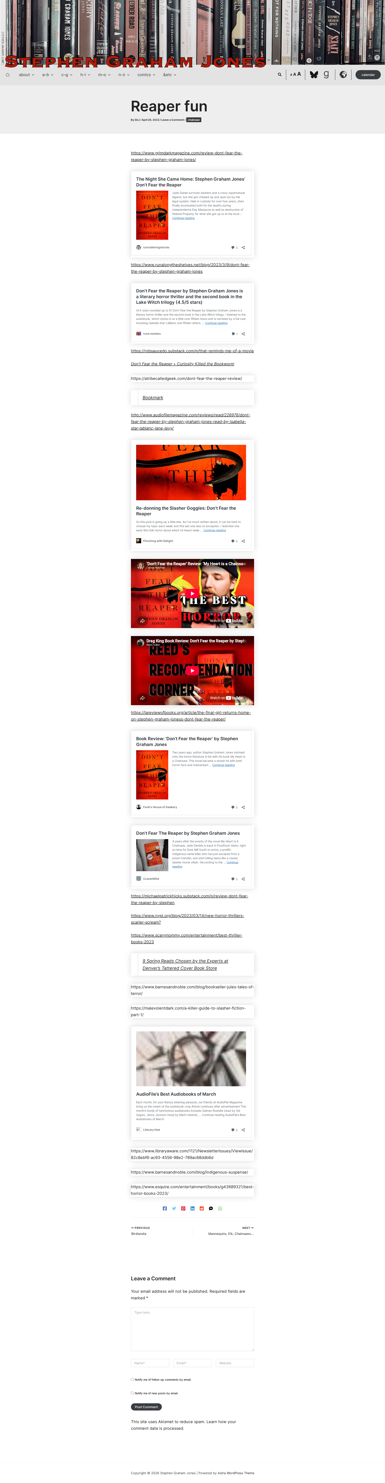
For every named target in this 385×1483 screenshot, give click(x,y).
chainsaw (194, 119)
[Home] (7, 75)
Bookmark (153, 397)
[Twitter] (174, 1208)
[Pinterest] (183, 1208)
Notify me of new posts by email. (156, 1393)
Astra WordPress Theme (236, 1473)
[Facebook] (165, 1208)
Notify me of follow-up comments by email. (163, 1379)
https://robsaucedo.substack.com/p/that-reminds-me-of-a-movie (192, 350)
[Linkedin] (192, 1208)
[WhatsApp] (220, 1208)
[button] (32, 75)
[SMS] (211, 1208)
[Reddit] (202, 1208)
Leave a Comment (172, 119)
